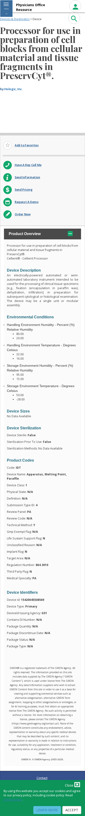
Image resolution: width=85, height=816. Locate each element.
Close (69, 785)
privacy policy (13, 799)
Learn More (47, 810)
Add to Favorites (27, 145)
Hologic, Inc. (13, 89)
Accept (71, 810)
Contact (42, 778)
